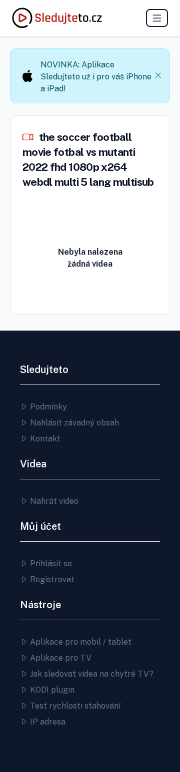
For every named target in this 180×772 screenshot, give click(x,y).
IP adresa (47, 722)
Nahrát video (53, 501)
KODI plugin (51, 690)
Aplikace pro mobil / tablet (80, 642)
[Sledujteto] (57, 18)
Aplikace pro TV (60, 658)
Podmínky (47, 406)
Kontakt (44, 438)
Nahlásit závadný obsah (73, 422)
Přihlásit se (50, 563)
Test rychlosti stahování (74, 706)
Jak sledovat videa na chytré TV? (91, 674)
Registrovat (51, 579)
